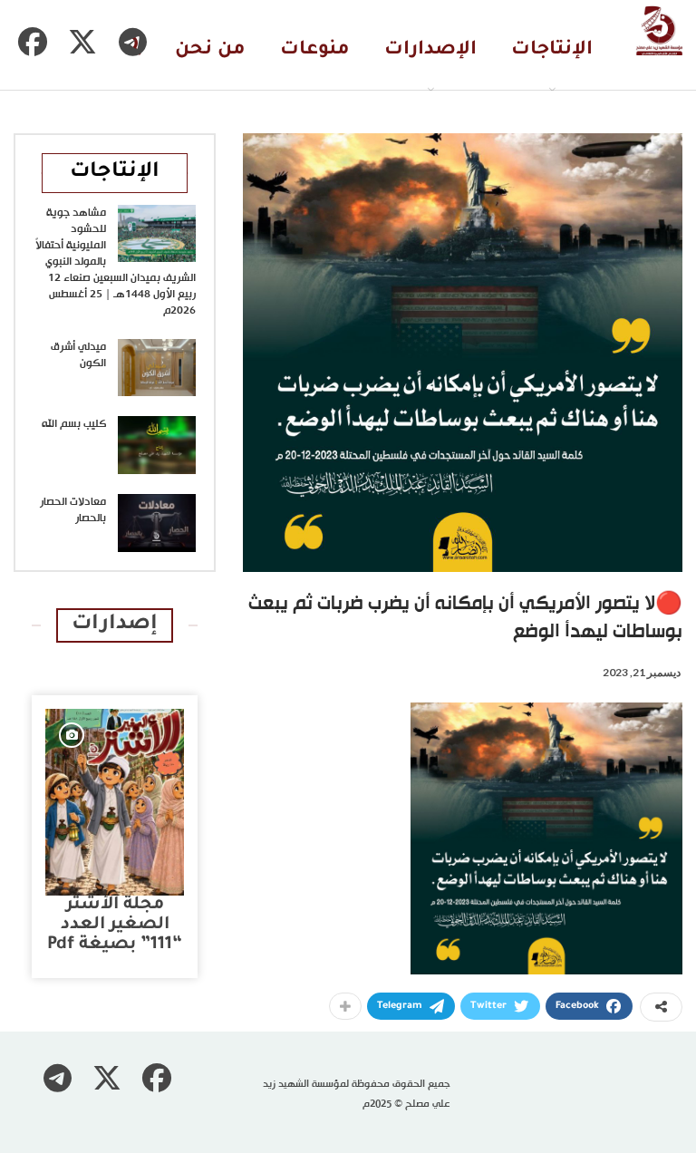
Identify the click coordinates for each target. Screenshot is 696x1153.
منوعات (315, 50)
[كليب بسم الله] (157, 445)
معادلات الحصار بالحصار (73, 510)
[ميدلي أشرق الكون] (157, 368)
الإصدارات (430, 50)
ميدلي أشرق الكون (78, 355)
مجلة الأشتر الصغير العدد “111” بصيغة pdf (114, 925)
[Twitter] (82, 41)
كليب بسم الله (74, 424)
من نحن (210, 50)
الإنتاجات (552, 50)
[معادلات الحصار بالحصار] (157, 523)
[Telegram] (132, 41)
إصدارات (115, 625)
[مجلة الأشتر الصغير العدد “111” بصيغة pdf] (114, 802)
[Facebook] (32, 41)
